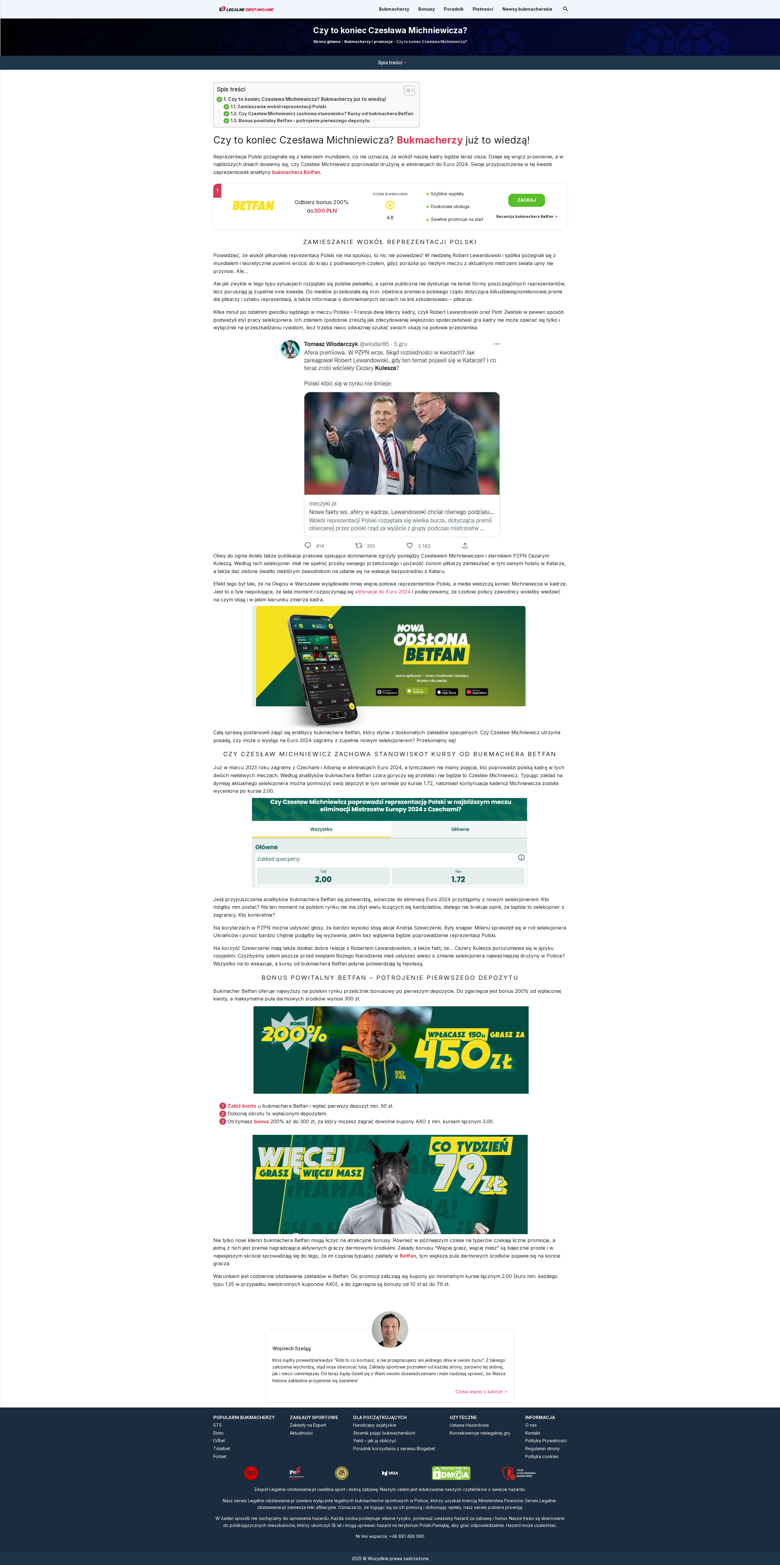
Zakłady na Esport (308, 1425)
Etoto (218, 1433)
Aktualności (301, 1433)
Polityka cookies (541, 1456)
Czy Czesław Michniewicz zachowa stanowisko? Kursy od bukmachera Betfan (326, 113)
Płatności (483, 9)
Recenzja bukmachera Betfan (525, 216)
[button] (406, 90)
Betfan (408, 1256)
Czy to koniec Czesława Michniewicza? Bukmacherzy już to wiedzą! (307, 99)
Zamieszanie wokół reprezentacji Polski (281, 106)
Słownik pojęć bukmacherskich (384, 1433)
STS (217, 1425)
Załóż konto (242, 1106)
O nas (531, 1425)
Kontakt (532, 1433)
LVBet (219, 1440)
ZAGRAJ (526, 200)
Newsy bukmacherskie (527, 9)
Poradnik (453, 9)
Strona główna (327, 41)
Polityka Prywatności (546, 1440)
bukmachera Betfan (296, 172)
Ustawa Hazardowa (469, 1425)
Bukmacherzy (394, 9)
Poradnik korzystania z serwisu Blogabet (394, 1448)
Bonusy (426, 9)
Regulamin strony (542, 1448)
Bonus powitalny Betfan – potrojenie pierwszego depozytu (304, 120)
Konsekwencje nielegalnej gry (480, 1433)
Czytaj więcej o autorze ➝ (482, 1391)
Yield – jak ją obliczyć (374, 1440)
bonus (261, 1121)
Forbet (219, 1456)
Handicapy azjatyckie (374, 1425)
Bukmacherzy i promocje (368, 41)
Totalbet (221, 1448)
